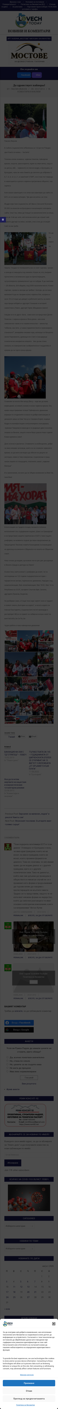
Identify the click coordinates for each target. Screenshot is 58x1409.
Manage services (27, 1375)
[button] (53, 1323)
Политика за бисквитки (25, 1405)
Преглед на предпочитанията (29, 1398)
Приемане (29, 1383)
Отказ (29, 1391)
